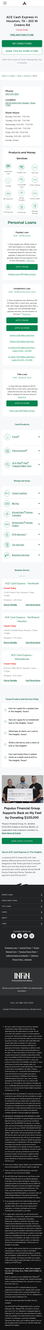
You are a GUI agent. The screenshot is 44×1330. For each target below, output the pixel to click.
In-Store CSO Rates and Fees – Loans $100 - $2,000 (22, 349)
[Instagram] (31, 936)
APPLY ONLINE (22, 267)
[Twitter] (19, 936)
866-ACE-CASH (26, 1003)
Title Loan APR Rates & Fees (22, 410)
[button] (22, 711)
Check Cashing (19, 493)
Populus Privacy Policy (27, 952)
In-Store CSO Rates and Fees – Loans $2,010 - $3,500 (22, 358)
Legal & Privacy (25, 948)
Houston (27, 76)
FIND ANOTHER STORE (22, 35)
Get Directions (33, 605)
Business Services (20, 555)
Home (4, 76)
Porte (15, 436)
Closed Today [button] (22, 29)
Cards (4, 912)
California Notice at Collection (17, 956)
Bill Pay (15, 503)
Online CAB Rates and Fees (22, 335)
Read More (30, 260)
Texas (19, 76)
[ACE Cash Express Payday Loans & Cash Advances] (24, 3)
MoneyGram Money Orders (22, 524)
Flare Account (19, 450)
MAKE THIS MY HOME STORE (22, 51)
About (4, 918)
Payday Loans (7, 895)
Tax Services (18, 545)
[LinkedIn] (25, 936)
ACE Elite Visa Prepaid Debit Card (21, 464)
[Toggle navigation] (5, 3)
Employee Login (11, 948)
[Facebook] (13, 936)
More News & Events (11, 833)
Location (12, 76)
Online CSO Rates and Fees (22, 341)
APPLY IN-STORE (22, 328)
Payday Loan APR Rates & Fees (22, 274)
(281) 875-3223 (12, 94)
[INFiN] (22, 977)
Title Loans (6, 906)
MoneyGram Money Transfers (22, 514)
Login (4, 924)
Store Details (10, 605)
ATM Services (19, 534)
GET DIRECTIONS (22, 43)
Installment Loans (9, 901)
